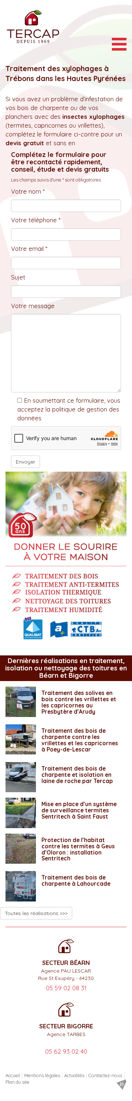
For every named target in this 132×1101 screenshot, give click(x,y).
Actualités (74, 1075)
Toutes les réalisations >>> (36, 913)
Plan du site (17, 1082)
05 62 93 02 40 (66, 1051)
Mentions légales (42, 1075)
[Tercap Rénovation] (33, 26)
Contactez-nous (105, 1075)
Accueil (13, 1075)
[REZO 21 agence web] (121, 1084)
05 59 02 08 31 (66, 988)
